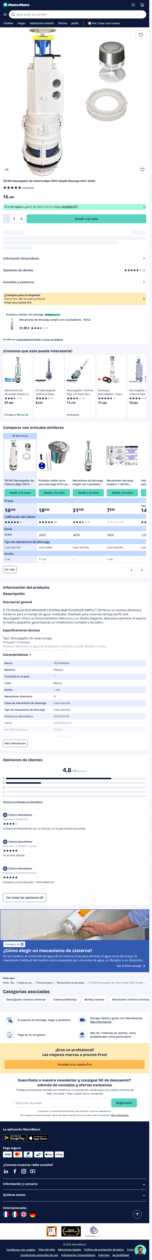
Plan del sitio (47, 1249)
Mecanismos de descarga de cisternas (77, 982)
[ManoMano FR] (6, 1214)
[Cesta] (142, 5)
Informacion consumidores (78, 1255)
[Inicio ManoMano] (65, 5)
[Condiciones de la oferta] (144, 207)
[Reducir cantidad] (6, 218)
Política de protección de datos (104, 1249)
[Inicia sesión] (133, 5)
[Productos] (5, 14)
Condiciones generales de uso (39, 1255)
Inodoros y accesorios (29, 982)
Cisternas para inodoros (49, 982)
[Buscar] (13, 14)
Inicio (6, 982)
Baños (14, 982)
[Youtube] (33, 1171)
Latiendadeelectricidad (28, 339)
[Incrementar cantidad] (21, 218)
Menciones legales (69, 1249)
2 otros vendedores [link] (53, 339)
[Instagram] (24, 1171)
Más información (120, 1115)
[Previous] (131, 570)
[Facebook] (15, 1171)
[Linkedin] (6, 1171)
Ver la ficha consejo (129, 966)
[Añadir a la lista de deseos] (142, 169)
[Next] (141, 570)
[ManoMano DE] (33, 1214)
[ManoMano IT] (15, 1214)
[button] (74, 321)
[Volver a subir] (137, 1214)
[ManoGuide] (140, 1250)
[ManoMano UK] (24, 1214)
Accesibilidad (121, 1255)
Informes (104, 1255)
